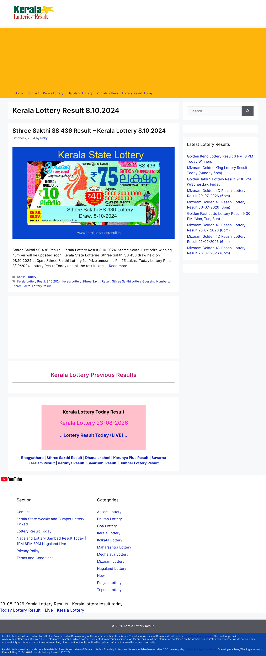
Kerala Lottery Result (139, 626)
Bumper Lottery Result (139, 463)
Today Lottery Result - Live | (28, 610)
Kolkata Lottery (109, 540)
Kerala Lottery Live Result (201, 649)
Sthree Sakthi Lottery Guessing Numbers (140, 281)
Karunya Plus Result (131, 458)
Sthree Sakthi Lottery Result (31, 286)
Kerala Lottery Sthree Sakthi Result (86, 281)
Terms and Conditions (35, 558)
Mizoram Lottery (110, 561)
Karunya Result (71, 463)
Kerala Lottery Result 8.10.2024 (39, 281)
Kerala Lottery (53, 93)
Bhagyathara (32, 458)
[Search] (248, 111)
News (102, 576)
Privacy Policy (28, 551)
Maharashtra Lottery (114, 547)
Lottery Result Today (137, 93)
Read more (118, 266)
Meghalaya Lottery (112, 554)
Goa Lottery (107, 526)
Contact (33, 93)
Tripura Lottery (109, 590)
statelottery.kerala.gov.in (197, 636)
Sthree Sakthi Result (65, 458)
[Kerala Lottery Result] (34, 13)
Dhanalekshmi (97, 458)
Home (19, 93)
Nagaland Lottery (80, 93)
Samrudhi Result (102, 463)
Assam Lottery (109, 512)
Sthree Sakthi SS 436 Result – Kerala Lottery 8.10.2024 (89, 130)
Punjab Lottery (107, 93)
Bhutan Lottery (109, 519)
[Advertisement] (133, 57)
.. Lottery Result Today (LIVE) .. (93, 435)
